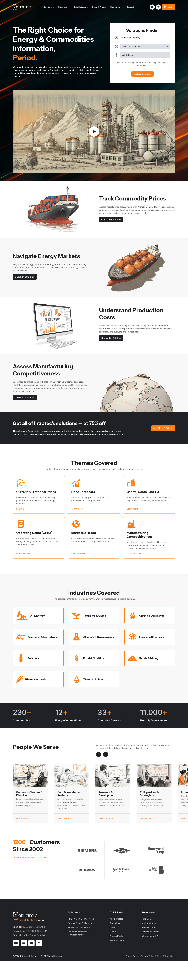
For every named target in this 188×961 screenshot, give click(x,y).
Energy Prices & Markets (80, 923)
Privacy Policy (147, 956)
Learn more (21, 818)
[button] (98, 754)
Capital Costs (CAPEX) (144, 492)
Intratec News (149, 936)
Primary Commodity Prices (81, 919)
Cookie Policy (132, 956)
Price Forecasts (83, 492)
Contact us (114, 923)
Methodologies (149, 923)
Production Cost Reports (80, 927)
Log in (170, 7)
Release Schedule (150, 931)
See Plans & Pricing (163, 428)
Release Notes (149, 927)
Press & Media (116, 936)
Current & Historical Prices (36, 492)
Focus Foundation (38, 935)
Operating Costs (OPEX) (34, 533)
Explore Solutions (143, 74)
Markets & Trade (83, 533)
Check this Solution (111, 219)
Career (112, 927)
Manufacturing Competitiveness (140, 535)
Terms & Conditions (165, 956)
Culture (113, 931)
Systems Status (116, 940)
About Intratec (116, 919)
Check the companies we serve (28, 857)
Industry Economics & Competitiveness (78, 933)
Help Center (147, 919)
